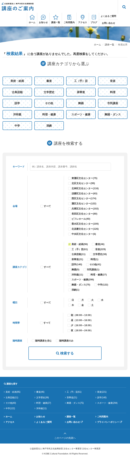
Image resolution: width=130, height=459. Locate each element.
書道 (49, 80)
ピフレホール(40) (81, 218)
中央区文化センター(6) (84, 234)
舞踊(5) (75, 269)
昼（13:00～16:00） (82, 320)
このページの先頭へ (65, 438)
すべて (47, 206)
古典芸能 (17, 92)
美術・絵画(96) (80, 244)
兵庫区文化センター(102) (85, 208)
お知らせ (43, 22)
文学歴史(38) (100, 254)
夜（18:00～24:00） (82, 330)
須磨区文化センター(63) (84, 193)
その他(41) (95, 264)
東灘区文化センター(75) (84, 178)
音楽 (112, 80)
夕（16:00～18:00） (82, 325)
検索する (66, 353)
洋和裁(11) (77, 274)
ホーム (32, 22)
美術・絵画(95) (13, 392)
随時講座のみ (66, 340)
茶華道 (81, 92)
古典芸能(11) (78, 254)
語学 (17, 103)
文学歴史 (49, 92)
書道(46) (99, 244)
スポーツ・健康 (80, 114)
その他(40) (11, 403)
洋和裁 (17, 114)
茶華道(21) (77, 259)
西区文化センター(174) (84, 198)
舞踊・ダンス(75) (81, 284)
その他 (49, 103)
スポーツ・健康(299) (83, 279)
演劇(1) (75, 289)
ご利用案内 (69, 22)
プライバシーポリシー (108, 422)
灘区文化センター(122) (84, 203)
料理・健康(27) (99, 274)
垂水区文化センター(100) (85, 223)
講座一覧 (55, 22)
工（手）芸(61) (80, 249)
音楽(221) (101, 392)
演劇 (49, 125)
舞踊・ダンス (113, 114)
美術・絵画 (17, 80)
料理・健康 (49, 114)
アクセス (82, 22)
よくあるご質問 (108, 16)
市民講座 (112, 103)
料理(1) (94, 259)
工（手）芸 (81, 80)
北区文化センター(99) (83, 183)
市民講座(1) (93, 269)
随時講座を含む (43, 340)
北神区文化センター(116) (85, 188)
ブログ (94, 22)
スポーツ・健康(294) (107, 403)
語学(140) (77, 264)
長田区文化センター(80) (84, 213)
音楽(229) (100, 249)
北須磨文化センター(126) (85, 228)
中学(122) (103, 284)
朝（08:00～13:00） (82, 315)
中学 (17, 125)
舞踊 (81, 103)
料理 (112, 92)
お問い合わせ (108, 23)
